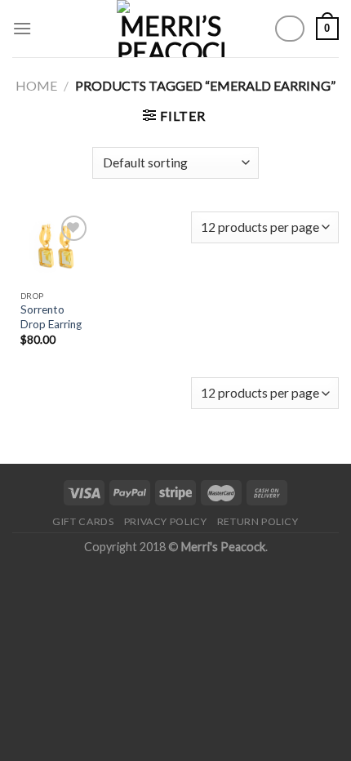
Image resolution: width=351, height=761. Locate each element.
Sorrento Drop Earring (51, 317)
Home (36, 85)
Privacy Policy (165, 521)
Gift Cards (82, 521)
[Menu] (22, 28)
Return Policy (258, 521)
